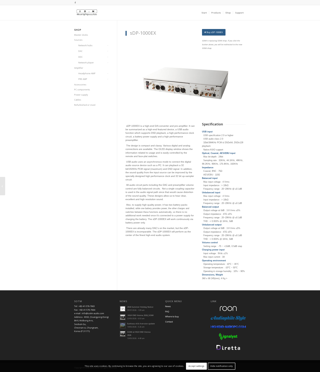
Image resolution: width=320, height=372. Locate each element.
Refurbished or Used (84, 104)
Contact (169, 321)
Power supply (81, 94)
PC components (82, 89)
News (168, 306)
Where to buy (172, 316)
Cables (77, 99)
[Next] (238, 83)
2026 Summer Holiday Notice (140, 307)
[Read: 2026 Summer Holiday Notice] (123, 309)
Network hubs (85, 45)
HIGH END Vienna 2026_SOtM (140, 315)
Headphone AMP (87, 73)
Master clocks (81, 34)
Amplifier (78, 67)
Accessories (80, 84)
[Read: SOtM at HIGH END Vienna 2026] (123, 334)
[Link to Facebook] (75, 2)
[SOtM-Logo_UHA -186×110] (87, 12)
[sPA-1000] (2, 186)
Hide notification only (221, 366)
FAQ (167, 311)
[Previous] (133, 83)
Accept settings (196, 366)
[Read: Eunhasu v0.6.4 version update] (123, 325)
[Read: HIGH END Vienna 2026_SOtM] (123, 317)
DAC (80, 51)
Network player (86, 62)
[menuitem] (204, 12)
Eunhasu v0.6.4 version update (141, 323)
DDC (80, 56)
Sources (78, 39)
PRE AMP (82, 79)
